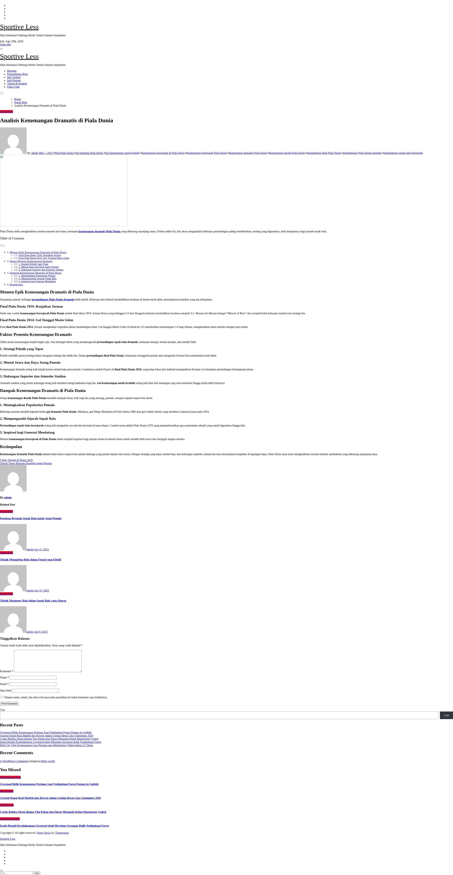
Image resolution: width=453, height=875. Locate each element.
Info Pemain (14, 80)
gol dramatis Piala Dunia (89, 152)
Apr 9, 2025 (41, 631)
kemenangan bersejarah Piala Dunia (207, 152)
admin (34, 152)
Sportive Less (19, 27)
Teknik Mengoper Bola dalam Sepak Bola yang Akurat (33, 600)
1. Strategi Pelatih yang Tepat (33, 264)
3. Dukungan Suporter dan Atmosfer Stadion (41, 269)
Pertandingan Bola (17, 74)
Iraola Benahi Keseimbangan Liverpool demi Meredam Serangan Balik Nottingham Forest (50, 742)
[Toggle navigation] (1, 48)
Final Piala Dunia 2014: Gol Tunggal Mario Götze (44, 258)
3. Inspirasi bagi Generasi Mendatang (37, 281)
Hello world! (48, 761)
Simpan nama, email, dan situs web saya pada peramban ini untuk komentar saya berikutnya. (56, 697)
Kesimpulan (16, 284)
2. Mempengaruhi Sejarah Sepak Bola (37, 278)
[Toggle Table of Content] (2, 246)
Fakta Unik (13, 86)
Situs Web (5, 690)
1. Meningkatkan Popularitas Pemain (37, 275)
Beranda (11, 70)
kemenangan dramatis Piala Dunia (248, 152)
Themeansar (61, 832)
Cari (2, 709)
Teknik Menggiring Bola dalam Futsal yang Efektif (30, 559)
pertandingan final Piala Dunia (324, 152)
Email (4, 683)
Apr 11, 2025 (41, 549)
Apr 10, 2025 (41, 590)
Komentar (6, 671)
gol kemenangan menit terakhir (122, 152)
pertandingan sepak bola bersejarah (403, 152)
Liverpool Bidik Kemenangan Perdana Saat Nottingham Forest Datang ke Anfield (45, 732)
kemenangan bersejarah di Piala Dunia (163, 152)
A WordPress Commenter (14, 761)
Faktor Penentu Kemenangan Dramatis (31, 261)
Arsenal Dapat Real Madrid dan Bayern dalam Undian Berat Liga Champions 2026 (46, 735)
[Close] (1, 870)
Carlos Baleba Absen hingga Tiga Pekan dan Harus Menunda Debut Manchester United (49, 738)
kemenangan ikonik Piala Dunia (287, 152)
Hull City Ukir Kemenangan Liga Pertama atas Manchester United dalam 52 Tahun (46, 745)
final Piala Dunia (64, 152)
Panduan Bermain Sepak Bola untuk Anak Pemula (30, 518)
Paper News (44, 832)
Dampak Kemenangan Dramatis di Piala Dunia (35, 272)
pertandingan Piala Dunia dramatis (362, 152)
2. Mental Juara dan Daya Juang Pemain (39, 267)
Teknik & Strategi (17, 83)
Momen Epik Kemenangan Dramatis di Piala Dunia (38, 252)
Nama (4, 677)
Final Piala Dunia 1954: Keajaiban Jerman (40, 255)
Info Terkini (13, 77)
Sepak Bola (6, 111)
